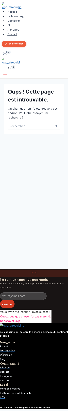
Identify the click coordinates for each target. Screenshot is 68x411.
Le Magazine (15, 16)
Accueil (12, 11)
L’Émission (13, 20)
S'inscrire (7, 304)
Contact (12, 34)
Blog (10, 25)
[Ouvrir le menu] (5, 73)
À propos (13, 29)
